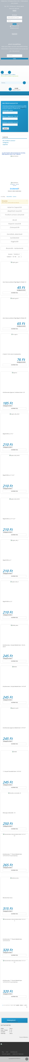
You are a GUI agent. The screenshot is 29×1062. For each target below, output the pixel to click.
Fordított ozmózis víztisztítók (14, 215)
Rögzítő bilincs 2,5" (7, 601)
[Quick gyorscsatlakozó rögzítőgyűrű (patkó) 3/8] (14, 298)
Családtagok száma (7, 110)
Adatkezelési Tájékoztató (14, 8)
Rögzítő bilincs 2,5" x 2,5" (9, 518)
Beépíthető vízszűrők (15, 211)
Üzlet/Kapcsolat (13, 6)
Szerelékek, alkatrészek (14, 234)
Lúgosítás (5, 144)
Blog (5, 6)
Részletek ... (23, 108)
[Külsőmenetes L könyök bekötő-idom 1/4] (14, 666)
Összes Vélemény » (23, 1037)
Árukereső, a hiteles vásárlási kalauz (14, 191)
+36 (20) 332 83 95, (12, 1022)
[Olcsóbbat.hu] (14, 182)
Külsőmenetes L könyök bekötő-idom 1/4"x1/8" (14, 686)
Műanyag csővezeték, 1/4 (9, 812)
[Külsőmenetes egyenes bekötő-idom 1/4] (14, 708)
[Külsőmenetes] (14, 835)
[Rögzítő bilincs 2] (14, 414)
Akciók (14, 220)
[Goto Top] (26, 1059)
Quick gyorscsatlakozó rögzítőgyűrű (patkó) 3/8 (14, 318)
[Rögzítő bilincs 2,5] (14, 499)
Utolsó (21, 1005)
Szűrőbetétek (14, 238)
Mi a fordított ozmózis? (9, 140)
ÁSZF (8, 6)
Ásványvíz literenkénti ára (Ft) (10, 122)
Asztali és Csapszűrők (14, 207)
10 (14, 1005)
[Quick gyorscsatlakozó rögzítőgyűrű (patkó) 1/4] (14, 262)
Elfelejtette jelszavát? (14, 28)
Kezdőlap (3, 196)
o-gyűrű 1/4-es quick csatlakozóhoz (12, 354)
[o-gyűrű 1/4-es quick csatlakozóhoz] (14, 334)
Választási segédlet (20, 6)
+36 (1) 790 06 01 (14, 3)
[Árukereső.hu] (14, 189)
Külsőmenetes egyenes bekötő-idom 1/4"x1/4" (14, 727)
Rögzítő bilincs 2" (7, 560)
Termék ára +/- (17, 254)
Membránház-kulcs (7, 897)
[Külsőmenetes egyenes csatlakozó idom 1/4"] (14, 372)
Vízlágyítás (5, 142)
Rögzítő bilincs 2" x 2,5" (8, 475)
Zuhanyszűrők (14, 227)
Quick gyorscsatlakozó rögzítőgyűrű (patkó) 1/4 (14, 282)
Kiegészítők (14, 242)
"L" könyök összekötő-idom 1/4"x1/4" (12, 771)
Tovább (17, 1005)
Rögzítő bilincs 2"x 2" (8, 433)
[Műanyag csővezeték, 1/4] (14, 793)
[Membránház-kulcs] (14, 878)
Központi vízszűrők (14, 224)
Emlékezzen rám (15, 26)
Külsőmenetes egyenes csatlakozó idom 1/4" (14, 392)
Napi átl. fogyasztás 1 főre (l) (10, 116)
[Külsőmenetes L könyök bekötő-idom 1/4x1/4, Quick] (14, 625)
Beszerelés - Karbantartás (14, 248)
